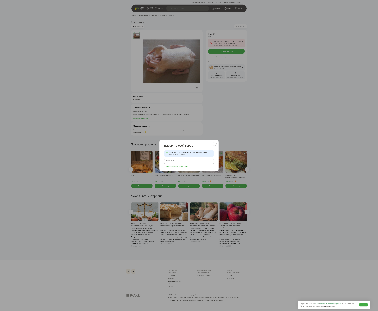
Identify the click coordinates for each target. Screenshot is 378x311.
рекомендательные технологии (330, 303)
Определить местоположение (177, 166)
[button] (215, 144)
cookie (317, 303)
